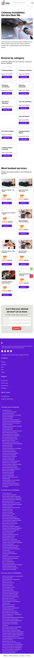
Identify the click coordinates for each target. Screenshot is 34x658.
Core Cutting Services (7, 429)
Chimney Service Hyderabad (9, 454)
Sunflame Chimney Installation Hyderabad (12, 431)
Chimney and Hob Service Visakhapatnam (12, 647)
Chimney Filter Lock (7, 410)
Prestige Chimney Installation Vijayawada (11, 528)
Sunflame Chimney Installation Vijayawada (12, 504)
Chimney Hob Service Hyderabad (10, 453)
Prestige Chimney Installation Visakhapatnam (12, 617)
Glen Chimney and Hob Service (9, 465)
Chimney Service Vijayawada (9, 569)
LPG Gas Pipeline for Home (8, 481)
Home (6, 655)
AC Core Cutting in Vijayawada (9, 494)
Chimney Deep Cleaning (8, 472)
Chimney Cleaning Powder (8, 458)
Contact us (4, 364)
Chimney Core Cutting (7, 418)
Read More (6, 203)
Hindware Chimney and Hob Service (10, 483)
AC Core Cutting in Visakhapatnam (10, 619)
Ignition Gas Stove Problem (8, 440)
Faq (2, 369)
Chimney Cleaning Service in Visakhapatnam (12, 576)
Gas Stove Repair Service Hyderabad (11, 435)
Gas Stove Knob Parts (7, 424)
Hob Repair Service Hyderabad (9, 456)
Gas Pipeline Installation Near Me (10, 438)
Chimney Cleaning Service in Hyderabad (11, 415)
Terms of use (4, 383)
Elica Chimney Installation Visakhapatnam (11, 649)
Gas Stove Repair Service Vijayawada (11, 502)
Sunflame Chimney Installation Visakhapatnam (13, 635)
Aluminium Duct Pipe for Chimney (10, 467)
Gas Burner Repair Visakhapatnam (10, 623)
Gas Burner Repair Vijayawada (9, 566)
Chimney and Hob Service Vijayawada (11, 540)
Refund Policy (4, 380)
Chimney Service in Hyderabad (9, 462)
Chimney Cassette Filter (8, 416)
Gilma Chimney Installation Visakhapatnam (12, 620)
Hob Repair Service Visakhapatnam (10, 608)
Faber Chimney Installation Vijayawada (11, 496)
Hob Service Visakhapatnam (8, 652)
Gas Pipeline (5, 486)
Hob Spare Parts (6, 478)
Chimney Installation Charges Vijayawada (11, 520)
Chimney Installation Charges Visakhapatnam (12, 633)
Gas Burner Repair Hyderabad (9, 451)
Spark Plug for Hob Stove (8, 413)
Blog (2, 367)
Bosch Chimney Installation (8, 470)
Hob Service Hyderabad (8, 473)
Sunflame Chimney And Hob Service (10, 442)
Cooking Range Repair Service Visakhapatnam (13, 638)
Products (22, 655)
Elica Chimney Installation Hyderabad (11, 485)
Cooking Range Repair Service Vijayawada (12, 564)
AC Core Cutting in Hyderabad (9, 411)
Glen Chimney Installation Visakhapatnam (11, 627)
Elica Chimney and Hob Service (9, 437)
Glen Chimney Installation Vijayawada (11, 518)
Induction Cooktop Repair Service (10, 477)
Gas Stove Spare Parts (7, 446)
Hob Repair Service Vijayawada (9, 553)
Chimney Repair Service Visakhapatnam (11, 642)
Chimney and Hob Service (8, 459)
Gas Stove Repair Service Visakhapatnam (12, 614)
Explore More (6, 77)
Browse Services (14, 655)
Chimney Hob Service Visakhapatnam (11, 579)
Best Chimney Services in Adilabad (10, 612)
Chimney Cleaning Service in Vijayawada (11, 498)
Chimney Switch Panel (7, 445)
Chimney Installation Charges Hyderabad (11, 464)
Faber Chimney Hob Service (8, 450)
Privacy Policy (4, 385)
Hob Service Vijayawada (8, 544)
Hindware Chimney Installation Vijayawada (12, 542)
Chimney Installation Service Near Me (11, 480)
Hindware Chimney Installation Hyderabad (12, 426)
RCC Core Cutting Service (8, 475)
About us (3, 362)
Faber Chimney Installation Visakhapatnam (12, 646)
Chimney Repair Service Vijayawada (10, 529)
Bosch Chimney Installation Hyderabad (11, 630)
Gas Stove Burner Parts (7, 427)
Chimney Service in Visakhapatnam (10, 596)
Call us (28, 655)
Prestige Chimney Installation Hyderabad (11, 421)
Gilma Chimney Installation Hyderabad (11, 469)
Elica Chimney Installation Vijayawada (11, 526)
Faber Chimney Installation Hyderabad (11, 461)
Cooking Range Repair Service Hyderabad (12, 443)
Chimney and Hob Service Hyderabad (11, 423)
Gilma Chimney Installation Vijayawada (11, 548)
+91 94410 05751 (5, 396)
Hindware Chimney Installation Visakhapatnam (13, 631)
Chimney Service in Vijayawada (9, 539)
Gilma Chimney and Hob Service (9, 432)
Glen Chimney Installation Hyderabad (11, 419)
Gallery (3, 372)
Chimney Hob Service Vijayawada (10, 567)
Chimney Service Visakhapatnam (10, 622)
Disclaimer (3, 388)
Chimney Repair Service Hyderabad (10, 434)
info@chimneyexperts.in (7, 399)
